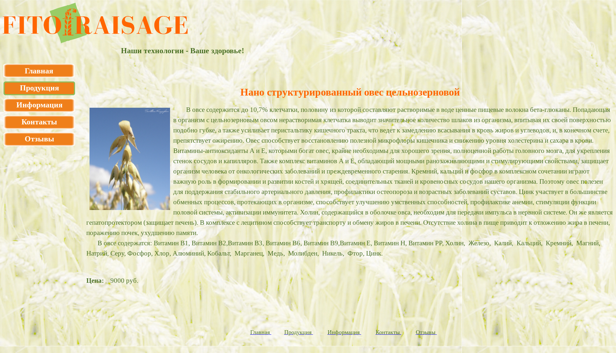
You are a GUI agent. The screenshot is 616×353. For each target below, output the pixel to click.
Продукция (39, 88)
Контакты (39, 122)
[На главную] (95, 41)
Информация (39, 105)
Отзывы (39, 139)
